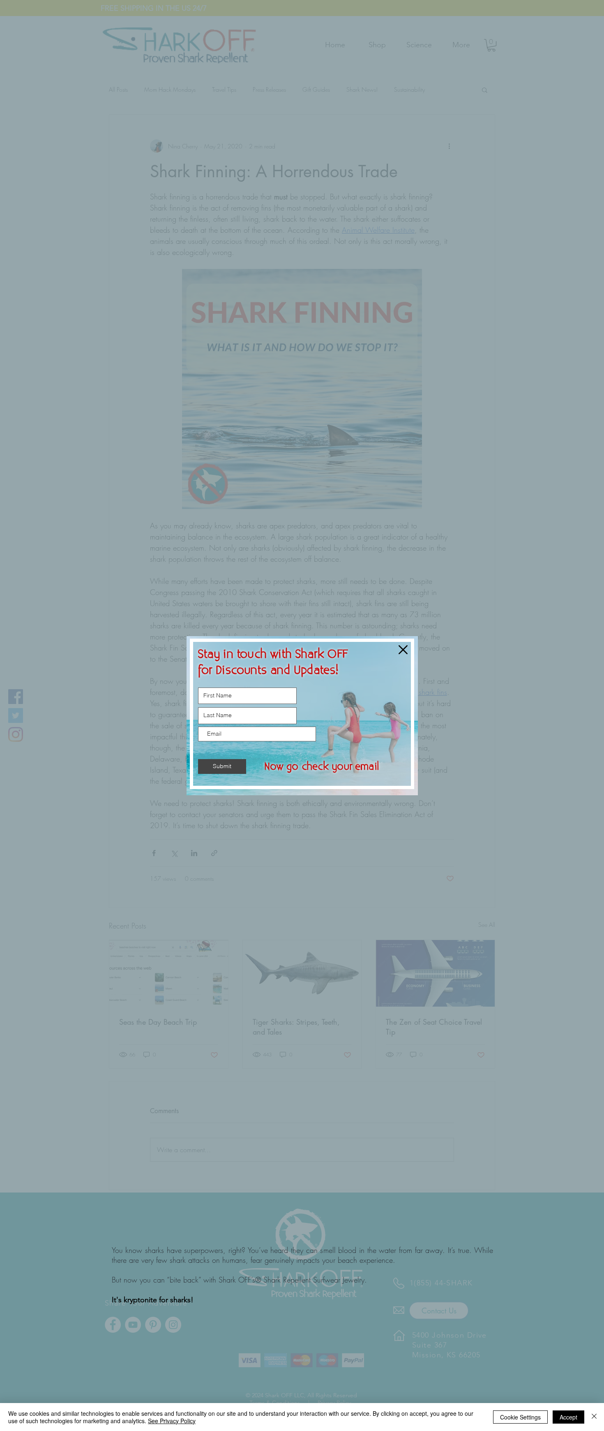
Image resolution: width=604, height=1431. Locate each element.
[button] (403, 649)
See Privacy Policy (172, 1421)
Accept (568, 1417)
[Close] (594, 1417)
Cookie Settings (520, 1417)
